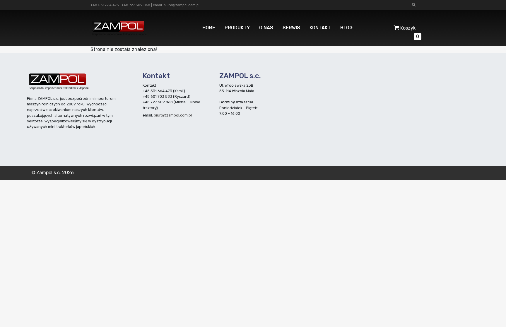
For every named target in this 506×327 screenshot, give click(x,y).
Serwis (291, 27)
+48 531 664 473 (104, 5)
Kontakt (320, 27)
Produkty (237, 27)
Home (208, 27)
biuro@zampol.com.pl (181, 5)
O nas (266, 27)
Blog (346, 27)
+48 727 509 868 (136, 5)
